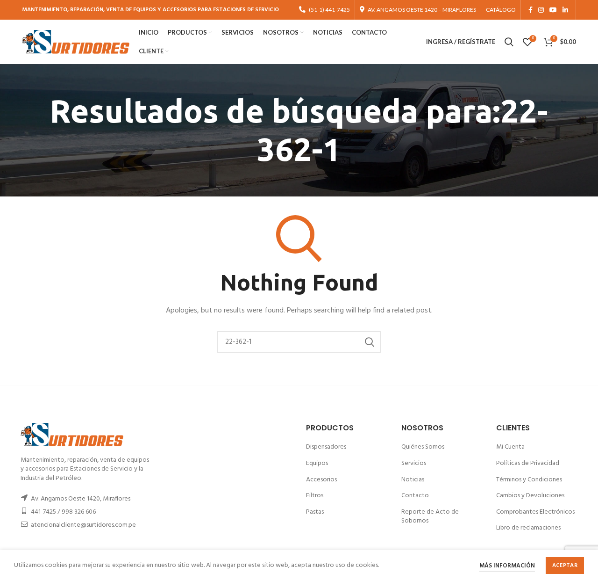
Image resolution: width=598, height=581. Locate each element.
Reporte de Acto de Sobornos (430, 517)
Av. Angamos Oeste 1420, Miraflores (80, 499)
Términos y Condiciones (529, 479)
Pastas (315, 512)
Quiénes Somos (422, 447)
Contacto (415, 495)
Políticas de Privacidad (527, 463)
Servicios (413, 463)
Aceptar (564, 565)
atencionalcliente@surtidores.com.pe (83, 525)
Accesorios (321, 479)
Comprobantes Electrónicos (535, 512)
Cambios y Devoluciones (530, 495)
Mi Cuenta (510, 447)
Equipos (317, 463)
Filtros (314, 495)
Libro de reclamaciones (528, 528)
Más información (507, 566)
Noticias (412, 479)
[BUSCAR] (369, 342)
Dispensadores (326, 447)
